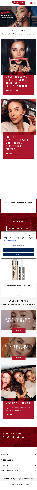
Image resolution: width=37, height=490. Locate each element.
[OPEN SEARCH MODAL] (35, 3)
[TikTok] (13, 437)
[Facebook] (3, 437)
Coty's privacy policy (11, 240)
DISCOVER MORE (12, 90)
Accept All (18, 254)
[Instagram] (8, 437)
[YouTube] (23, 437)
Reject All (18, 249)
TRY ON (9, 414)
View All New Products (18, 228)
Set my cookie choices (18, 245)
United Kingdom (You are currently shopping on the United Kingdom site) (18, 479)
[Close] (33, 233)
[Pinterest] (18, 437)
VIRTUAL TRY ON (18, 222)
